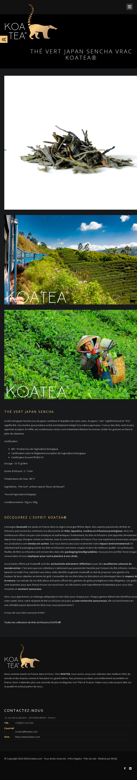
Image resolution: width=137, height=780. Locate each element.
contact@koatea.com (26, 731)
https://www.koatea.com (27, 736)
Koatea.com (35, 758)
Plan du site (90, 758)
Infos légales (75, 758)
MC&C (114, 758)
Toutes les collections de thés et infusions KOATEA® (32, 622)
